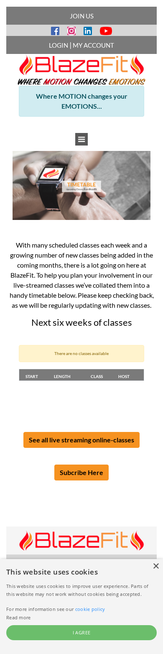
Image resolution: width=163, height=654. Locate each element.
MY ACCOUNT (93, 45)
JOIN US (82, 16)
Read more (18, 617)
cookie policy (90, 609)
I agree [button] (82, 632)
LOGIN (58, 45)
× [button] (156, 566)
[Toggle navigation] (81, 139)
